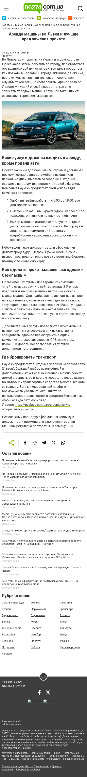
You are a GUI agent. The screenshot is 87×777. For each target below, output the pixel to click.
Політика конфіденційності (17, 766)
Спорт (64, 621)
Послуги (36, 640)
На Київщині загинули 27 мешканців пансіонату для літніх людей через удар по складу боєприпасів (41, 475)
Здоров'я (66, 602)
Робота (35, 647)
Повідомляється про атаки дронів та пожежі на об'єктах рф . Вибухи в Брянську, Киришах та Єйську (40, 489)
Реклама (7, 653)
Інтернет (36, 628)
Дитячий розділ (70, 647)
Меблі (34, 621)
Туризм (6, 609)
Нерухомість (39, 609)
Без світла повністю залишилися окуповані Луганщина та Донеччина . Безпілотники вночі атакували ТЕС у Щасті (37, 556)
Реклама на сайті (12, 682)
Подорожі (8, 647)
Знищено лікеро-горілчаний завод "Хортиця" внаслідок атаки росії (43, 530)
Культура (66, 628)
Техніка (35, 602)
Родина (64, 640)
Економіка (8, 634)
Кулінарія (8, 640)
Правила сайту (42, 766)
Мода (63, 634)
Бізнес (6, 621)
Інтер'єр (36, 634)
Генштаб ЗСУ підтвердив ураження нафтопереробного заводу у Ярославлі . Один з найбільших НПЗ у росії (41, 542)
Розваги (65, 615)
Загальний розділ (13, 602)
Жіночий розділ (11, 628)
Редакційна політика (28, 769)
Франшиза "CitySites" (14, 686)
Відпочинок (38, 615)
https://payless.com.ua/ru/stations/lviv (42, 405)
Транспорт (66, 609)
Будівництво (10, 615)
